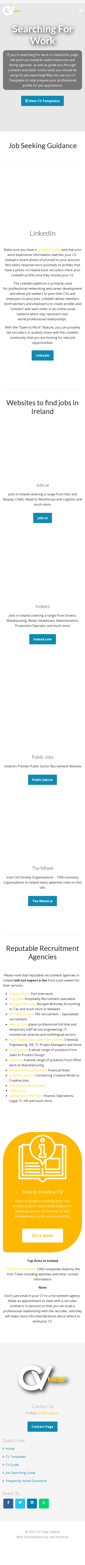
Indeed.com (42, 639)
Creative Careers (21, 1075)
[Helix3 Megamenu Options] (81, 10)
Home (10, 1448)
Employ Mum (19, 994)
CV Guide (44, 1235)
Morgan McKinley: (22, 1004)
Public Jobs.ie (42, 780)
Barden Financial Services (28, 1070)
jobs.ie (42, 518)
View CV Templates (44, 101)
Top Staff (16, 999)
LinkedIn (42, 355)
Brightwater (18, 1050)
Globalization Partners (26, 1096)
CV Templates (16, 1457)
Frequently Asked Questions (26, 1481)
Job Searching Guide (20, 1473)
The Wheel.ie (42, 901)
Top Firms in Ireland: (20, 1269)
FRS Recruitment (21, 1014)
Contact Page (42, 1426)
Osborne (15, 1060)
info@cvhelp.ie (48, 1413)
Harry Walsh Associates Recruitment (36, 1039)
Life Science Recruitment (27, 1085)
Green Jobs (17, 1090)
